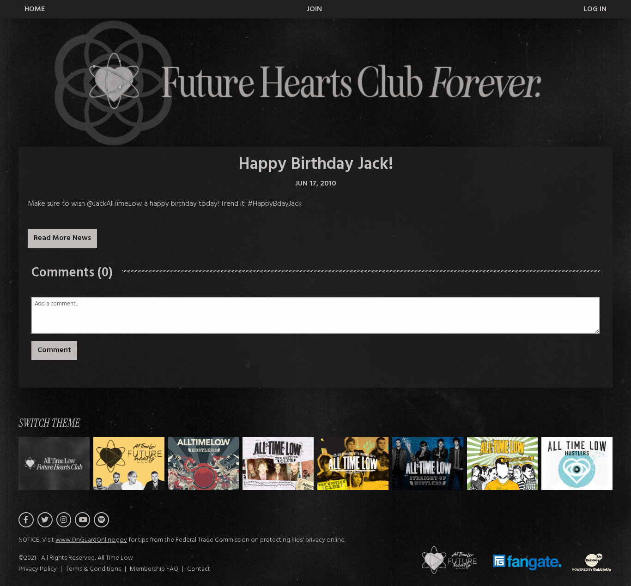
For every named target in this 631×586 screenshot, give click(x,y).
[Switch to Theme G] (577, 463)
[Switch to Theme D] (352, 463)
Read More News (62, 238)
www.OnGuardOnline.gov (91, 540)
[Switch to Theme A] (128, 463)
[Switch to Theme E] (427, 463)
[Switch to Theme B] (203, 463)
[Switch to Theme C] (278, 463)
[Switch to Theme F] (502, 463)
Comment (54, 350)
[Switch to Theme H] (54, 463)
